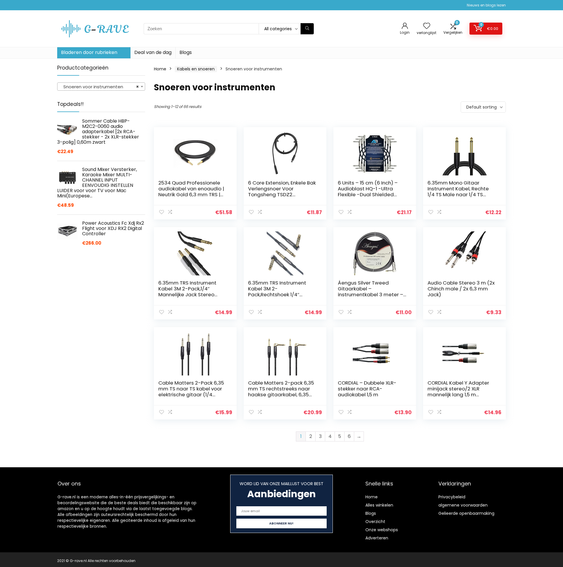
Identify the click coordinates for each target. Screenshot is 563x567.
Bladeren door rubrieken (89, 52)
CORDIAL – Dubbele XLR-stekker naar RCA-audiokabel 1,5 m (367, 388)
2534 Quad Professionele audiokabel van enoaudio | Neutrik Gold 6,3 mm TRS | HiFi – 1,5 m (191, 191)
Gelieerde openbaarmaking (466, 513)
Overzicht (375, 521)
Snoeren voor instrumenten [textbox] (99, 87)
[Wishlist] (426, 26)
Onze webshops (381, 530)
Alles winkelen (379, 505)
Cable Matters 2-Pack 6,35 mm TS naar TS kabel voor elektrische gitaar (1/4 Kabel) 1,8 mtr (191, 391)
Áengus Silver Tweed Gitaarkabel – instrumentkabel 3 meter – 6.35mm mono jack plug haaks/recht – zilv (370, 294)
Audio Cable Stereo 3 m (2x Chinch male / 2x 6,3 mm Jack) (461, 288)
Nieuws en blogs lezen (486, 5)
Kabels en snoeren (196, 69)
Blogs (185, 52)
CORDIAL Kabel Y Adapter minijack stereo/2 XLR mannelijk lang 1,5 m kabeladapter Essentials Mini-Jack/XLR (458, 394)
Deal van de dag (153, 52)
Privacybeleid (451, 497)
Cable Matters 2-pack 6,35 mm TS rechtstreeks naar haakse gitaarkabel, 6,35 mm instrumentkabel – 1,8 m (282, 391)
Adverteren (376, 538)
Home (160, 69)
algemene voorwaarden (463, 505)
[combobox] (101, 86)
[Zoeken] (307, 28)
